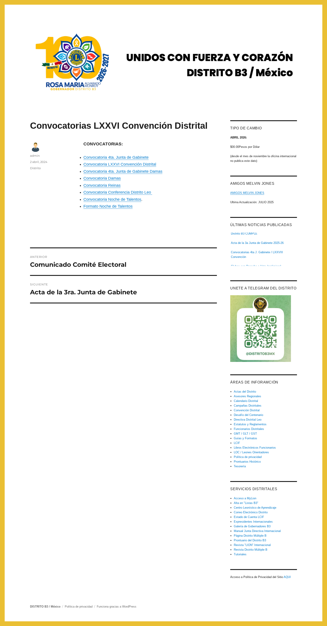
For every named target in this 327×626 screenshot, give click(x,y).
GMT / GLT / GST (245, 433)
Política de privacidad (248, 457)
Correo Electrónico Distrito (251, 512)
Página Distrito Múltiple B (250, 535)
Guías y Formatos (245, 438)
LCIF (237, 443)
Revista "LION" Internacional (252, 545)
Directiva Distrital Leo (247, 419)
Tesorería (240, 466)
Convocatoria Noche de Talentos (112, 199)
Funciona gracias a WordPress (116, 606)
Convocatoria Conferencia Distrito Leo (117, 192)
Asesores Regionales (247, 396)
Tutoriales (240, 554)
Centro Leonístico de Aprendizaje (255, 507)
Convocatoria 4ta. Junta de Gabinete (116, 157)
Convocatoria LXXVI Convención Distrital (119, 164)
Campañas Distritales (247, 405)
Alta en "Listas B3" (246, 503)
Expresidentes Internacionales (253, 521)
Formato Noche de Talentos (108, 206)
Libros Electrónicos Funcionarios (255, 447)
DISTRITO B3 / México (45, 606)
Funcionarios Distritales (249, 429)
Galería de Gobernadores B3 (252, 526)
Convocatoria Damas (102, 178)
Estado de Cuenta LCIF (249, 517)
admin (35, 155)
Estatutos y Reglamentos (250, 424)
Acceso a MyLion (245, 498)
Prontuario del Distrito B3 (250, 540)
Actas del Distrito (245, 391)
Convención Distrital (247, 410)
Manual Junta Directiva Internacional (257, 531)
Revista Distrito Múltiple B (250, 549)
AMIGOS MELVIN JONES (247, 193)
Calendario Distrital (246, 401)
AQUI (287, 577)
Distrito (35, 168)
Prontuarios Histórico (247, 461)
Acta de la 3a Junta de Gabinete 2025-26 (257, 239)
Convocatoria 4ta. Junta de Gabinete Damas (122, 171)
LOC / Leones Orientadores (251, 452)
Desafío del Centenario (248, 415)
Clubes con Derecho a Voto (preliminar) (256, 263)
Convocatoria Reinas (102, 185)
